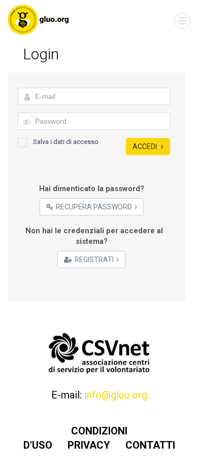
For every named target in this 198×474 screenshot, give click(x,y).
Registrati (94, 260)
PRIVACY (89, 445)
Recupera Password (94, 207)
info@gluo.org (115, 395)
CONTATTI (150, 445)
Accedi (145, 146)
